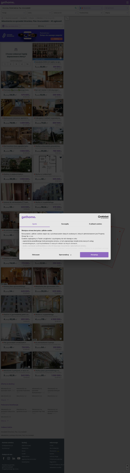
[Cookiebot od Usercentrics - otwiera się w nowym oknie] (99, 217)
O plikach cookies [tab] (95, 224)
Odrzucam (36, 255)
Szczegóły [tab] (65, 224)
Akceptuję (94, 255)
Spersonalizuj (64, 255)
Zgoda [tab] (34, 224)
